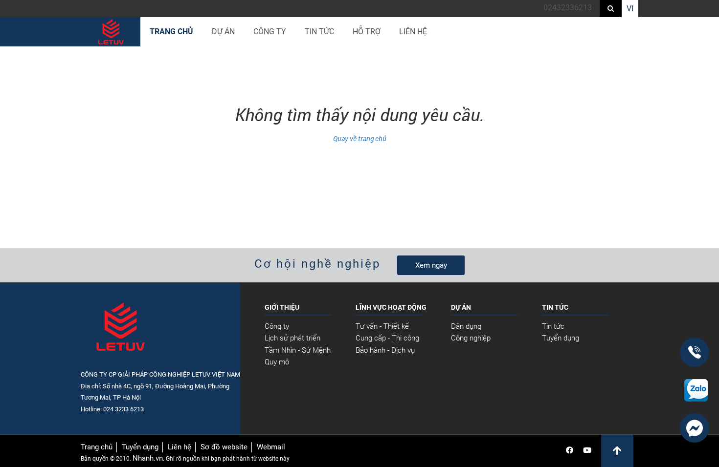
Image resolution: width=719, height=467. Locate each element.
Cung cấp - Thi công (387, 337)
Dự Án (223, 31)
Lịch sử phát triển (292, 337)
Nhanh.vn (148, 458)
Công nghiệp (471, 337)
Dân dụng (466, 326)
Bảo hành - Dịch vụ (385, 350)
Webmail (271, 447)
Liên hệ (179, 447)
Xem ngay (431, 265)
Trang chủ (171, 31)
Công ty (277, 326)
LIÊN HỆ (413, 31)
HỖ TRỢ (367, 31)
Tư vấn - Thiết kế (382, 326)
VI (630, 8)
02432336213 (567, 7)
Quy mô (277, 361)
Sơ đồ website (224, 447)
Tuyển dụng (560, 337)
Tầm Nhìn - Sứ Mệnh (298, 350)
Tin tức (553, 326)
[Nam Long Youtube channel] (587, 450)
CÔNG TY (269, 31)
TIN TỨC (319, 31)
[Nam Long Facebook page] (569, 450)
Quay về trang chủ (359, 138)
